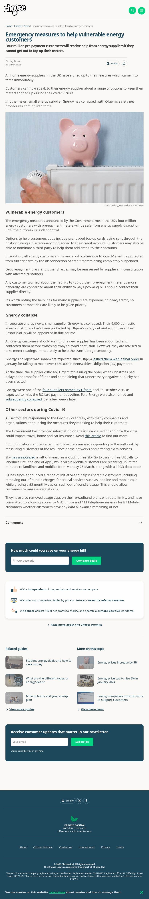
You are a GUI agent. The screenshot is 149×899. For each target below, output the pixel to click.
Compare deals (86, 560)
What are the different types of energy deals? (47, 680)
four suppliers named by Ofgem (67, 390)
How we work (87, 847)
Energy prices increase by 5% (117, 662)
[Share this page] (124, 63)
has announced (23, 457)
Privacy (105, 847)
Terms (120, 847)
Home (8, 26)
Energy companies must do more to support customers (120, 698)
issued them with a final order (116, 359)
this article (93, 436)
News (27, 26)
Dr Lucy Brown (13, 61)
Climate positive (74, 825)
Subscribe (82, 741)
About (23, 847)
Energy (17, 26)
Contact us (65, 847)
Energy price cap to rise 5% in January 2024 (118, 680)
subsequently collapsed (23, 399)
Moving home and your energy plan (47, 698)
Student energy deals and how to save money (49, 662)
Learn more (57, 892)
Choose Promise (43, 847)
